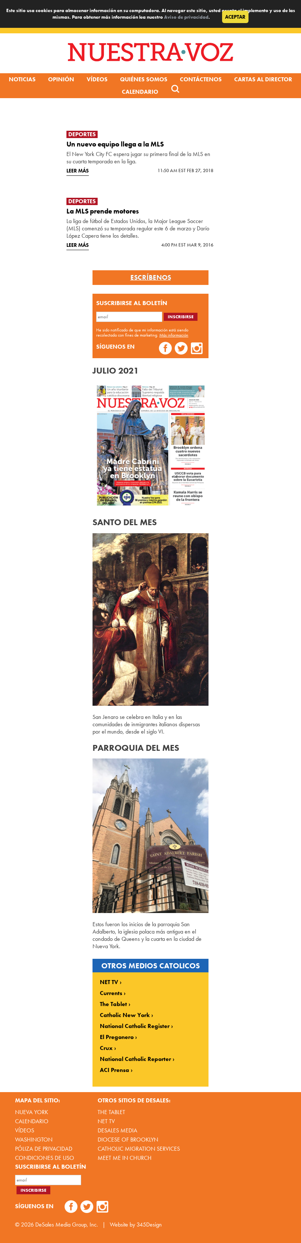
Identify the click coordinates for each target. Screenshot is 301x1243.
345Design (149, 1224)
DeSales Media (117, 1130)
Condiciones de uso (44, 1158)
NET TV (109, 982)
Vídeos (97, 79)
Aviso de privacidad (186, 17)
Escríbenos (150, 277)
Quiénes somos (143, 79)
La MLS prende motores (102, 211)
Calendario (140, 92)
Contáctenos (201, 79)
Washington (33, 1139)
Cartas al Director (263, 79)
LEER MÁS (77, 170)
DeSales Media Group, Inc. (66, 1224)
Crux (106, 1048)
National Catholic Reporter (135, 1059)
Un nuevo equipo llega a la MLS (115, 144)
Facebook (165, 349)
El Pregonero (117, 1037)
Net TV (106, 1121)
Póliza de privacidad (43, 1149)
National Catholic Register (135, 1026)
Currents (111, 993)
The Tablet (113, 1004)
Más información (173, 335)
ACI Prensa (114, 1070)
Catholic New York (125, 1015)
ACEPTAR (235, 17)
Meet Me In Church (125, 1158)
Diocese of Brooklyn (128, 1139)
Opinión (61, 79)
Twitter (181, 349)
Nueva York (31, 1112)
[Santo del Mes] (150, 704)
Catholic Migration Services (139, 1149)
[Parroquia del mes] (150, 911)
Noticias (22, 79)
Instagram (197, 349)
